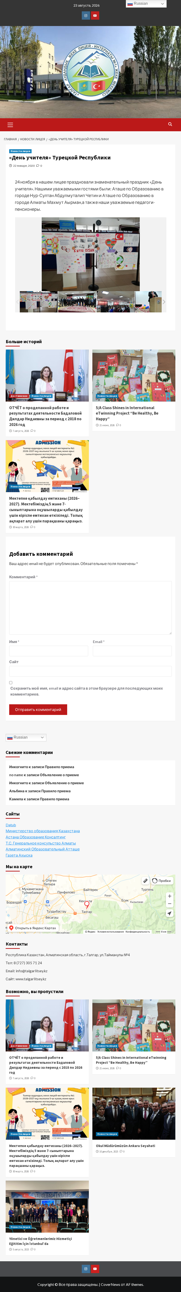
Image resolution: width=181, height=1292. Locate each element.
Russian (20, 737)
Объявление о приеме (59, 775)
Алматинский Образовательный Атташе (43, 849)
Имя (14, 641)
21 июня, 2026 (107, 425)
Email (99, 641)
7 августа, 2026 (21, 431)
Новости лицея (20, 151)
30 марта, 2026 (21, 527)
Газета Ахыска (19, 855)
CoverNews (110, 1284)
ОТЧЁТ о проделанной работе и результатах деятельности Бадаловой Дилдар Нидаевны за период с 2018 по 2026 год (45, 416)
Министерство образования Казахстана (43, 830)
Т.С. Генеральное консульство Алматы (41, 843)
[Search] (170, 124)
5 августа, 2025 (21, 1249)
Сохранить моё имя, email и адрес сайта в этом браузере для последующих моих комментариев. (86, 691)
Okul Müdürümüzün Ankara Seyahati (125, 1145)
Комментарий (23, 576)
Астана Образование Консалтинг (36, 837)
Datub (11, 825)
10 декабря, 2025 (108, 1151)
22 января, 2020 (24, 165)
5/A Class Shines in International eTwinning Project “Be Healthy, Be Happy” (127, 413)
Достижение (19, 396)
